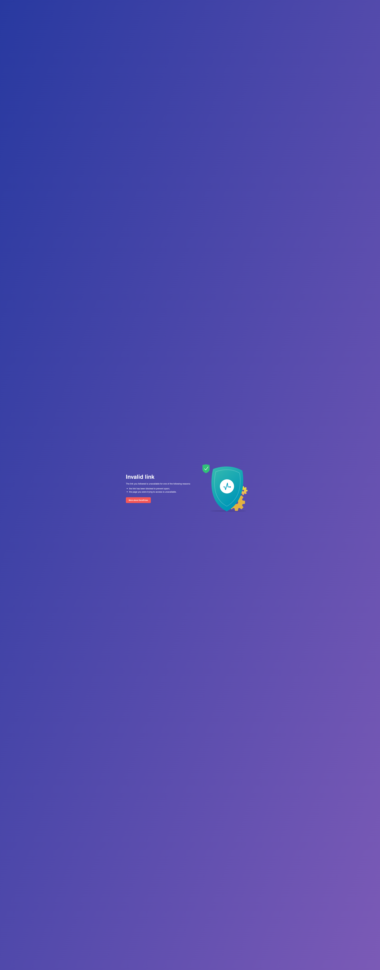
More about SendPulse (138, 500)
